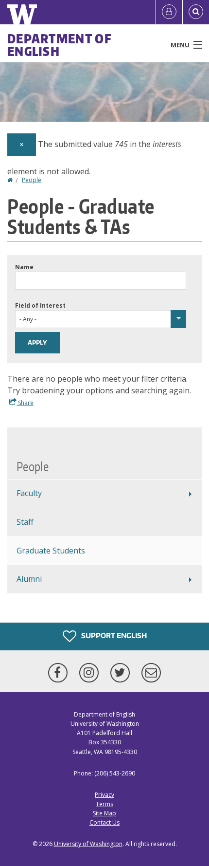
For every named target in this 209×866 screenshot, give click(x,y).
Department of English (59, 44)
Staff (25, 521)
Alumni (29, 578)
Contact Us (104, 822)
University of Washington (88, 844)
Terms (104, 804)
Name (24, 267)
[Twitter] (122, 672)
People (31, 180)
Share (25, 403)
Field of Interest (40, 305)
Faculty (29, 493)
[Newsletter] (151, 672)
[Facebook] (59, 672)
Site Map (104, 813)
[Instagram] (91, 672)
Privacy (104, 795)
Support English (113, 635)
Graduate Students (51, 550)
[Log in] (169, 12)
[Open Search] (196, 12)
